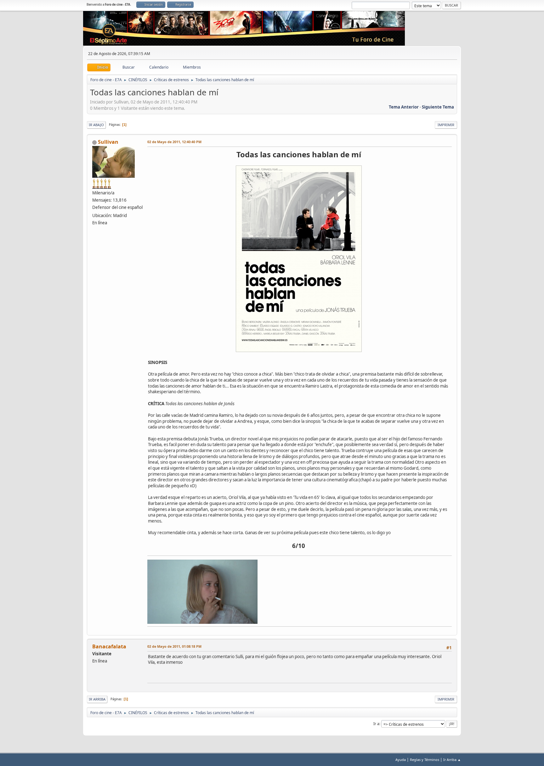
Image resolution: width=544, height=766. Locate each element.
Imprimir (446, 124)
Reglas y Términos (424, 759)
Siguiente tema (438, 107)
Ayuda (400, 759)
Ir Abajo (96, 124)
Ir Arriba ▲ (452, 759)
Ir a (376, 723)
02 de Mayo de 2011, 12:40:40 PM (174, 141)
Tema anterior (404, 107)
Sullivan (108, 141)
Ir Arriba (97, 699)
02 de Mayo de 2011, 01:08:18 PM (174, 646)
